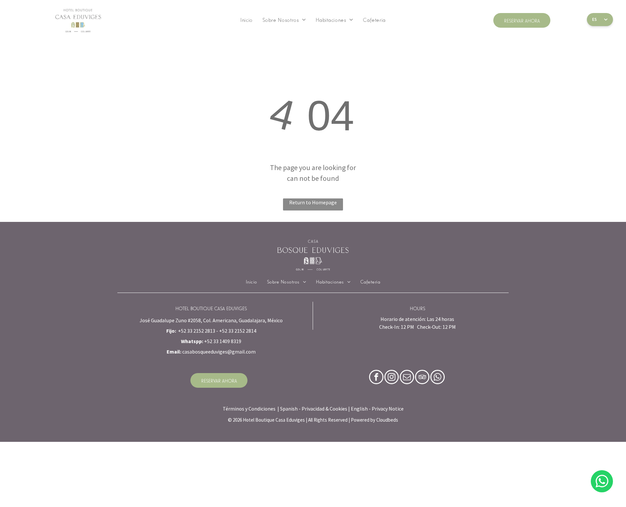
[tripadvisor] (422, 378)
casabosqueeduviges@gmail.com (219, 351)
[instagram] (391, 378)
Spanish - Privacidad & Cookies (313, 408)
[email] (407, 378)
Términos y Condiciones (249, 408)
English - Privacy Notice (377, 408)
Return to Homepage (313, 202)
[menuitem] (246, 19)
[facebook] (376, 378)
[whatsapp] (602, 482)
